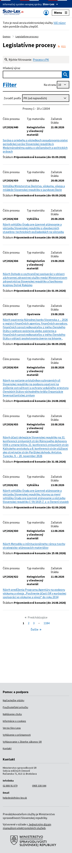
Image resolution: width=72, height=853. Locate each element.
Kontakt (7, 748)
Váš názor (60, 23)
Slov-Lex (48, 4)
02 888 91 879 (10, 785)
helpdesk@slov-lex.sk (15, 797)
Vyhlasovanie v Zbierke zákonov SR (22, 741)
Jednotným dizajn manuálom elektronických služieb (27, 826)
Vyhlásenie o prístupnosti (17, 734)
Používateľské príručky (15, 707)
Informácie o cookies (14, 721)
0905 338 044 (39, 785)
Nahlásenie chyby (12, 714)
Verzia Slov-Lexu (12, 728)
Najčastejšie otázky (13, 700)
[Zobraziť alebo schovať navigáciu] (46, 12)
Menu (58, 12)
